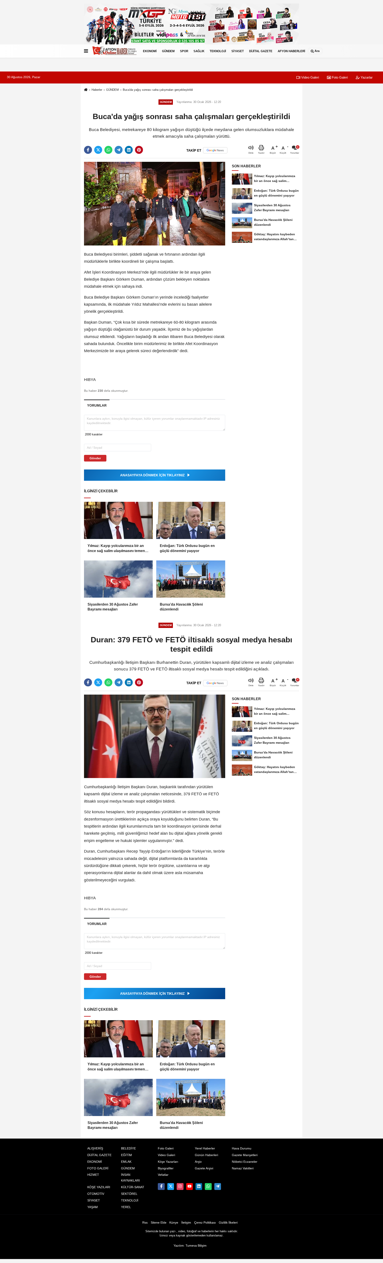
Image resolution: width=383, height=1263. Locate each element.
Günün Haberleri (206, 1155)
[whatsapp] (108, 150)
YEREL (126, 1207)
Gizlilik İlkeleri (228, 1222)
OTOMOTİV (95, 1193)
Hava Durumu (241, 1148)
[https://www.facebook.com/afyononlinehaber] (161, 1186)
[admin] (217, 1186)
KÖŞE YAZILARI (98, 1187)
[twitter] (98, 150)
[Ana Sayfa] (86, 90)
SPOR (184, 51)
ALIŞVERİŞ (95, 1148)
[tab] (96, 405)
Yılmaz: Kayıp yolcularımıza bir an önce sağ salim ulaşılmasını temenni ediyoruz (118, 548)
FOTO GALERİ (97, 1168)
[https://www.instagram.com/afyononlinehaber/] (180, 1186)
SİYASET (237, 51)
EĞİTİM (126, 1155)
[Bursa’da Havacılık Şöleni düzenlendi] (190, 579)
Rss (145, 1222)
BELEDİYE (128, 1148)
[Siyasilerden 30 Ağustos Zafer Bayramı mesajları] (118, 579)
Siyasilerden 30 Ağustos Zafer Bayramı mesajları (113, 607)
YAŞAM (92, 1207)
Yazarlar (366, 77)
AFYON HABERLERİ (291, 51)
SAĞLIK (198, 51)
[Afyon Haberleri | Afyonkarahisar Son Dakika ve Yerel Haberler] (114, 51)
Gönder (95, 458)
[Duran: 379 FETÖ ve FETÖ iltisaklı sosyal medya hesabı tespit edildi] (154, 736)
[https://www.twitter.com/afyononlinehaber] (170, 1186)
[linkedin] (129, 150)
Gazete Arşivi (204, 1168)
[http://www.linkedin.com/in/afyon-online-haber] (198, 1186)
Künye (173, 1222)
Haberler (97, 89)
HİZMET (93, 1174)
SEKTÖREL (129, 1193)
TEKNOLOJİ (218, 51)
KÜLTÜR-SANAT (132, 1187)
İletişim (186, 1222)
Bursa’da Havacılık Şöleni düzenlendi (181, 607)
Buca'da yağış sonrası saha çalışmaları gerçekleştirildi (158, 89)
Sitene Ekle (158, 1222)
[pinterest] (139, 150)
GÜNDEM (168, 51)
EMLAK (126, 1161)
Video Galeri (309, 77)
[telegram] (119, 150)
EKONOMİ (150, 51)
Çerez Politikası (205, 1222)
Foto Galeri (339, 77)
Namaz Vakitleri (243, 1168)
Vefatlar (163, 1174)
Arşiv (198, 1161)
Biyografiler (166, 1168)
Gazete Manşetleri (245, 1155)
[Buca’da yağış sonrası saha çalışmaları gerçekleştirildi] (154, 203)
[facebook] (88, 150)
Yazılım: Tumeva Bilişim (190, 1245)
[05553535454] (208, 1186)
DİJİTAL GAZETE (260, 51)
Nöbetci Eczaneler (244, 1161)
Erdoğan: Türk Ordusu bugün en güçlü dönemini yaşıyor (187, 548)
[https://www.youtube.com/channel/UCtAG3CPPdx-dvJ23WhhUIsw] (189, 1186)
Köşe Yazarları (168, 1161)
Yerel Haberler (205, 1148)
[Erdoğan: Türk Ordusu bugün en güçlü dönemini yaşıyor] (190, 520)
